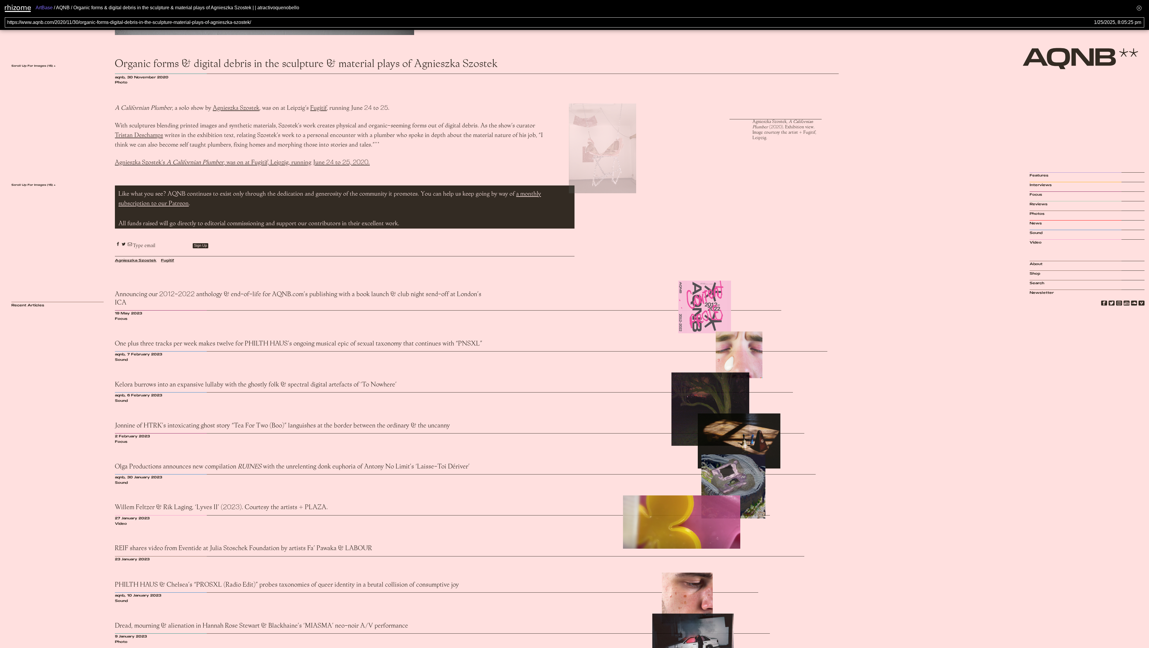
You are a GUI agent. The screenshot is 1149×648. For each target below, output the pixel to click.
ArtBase (44, 7)
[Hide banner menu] (1139, 8)
